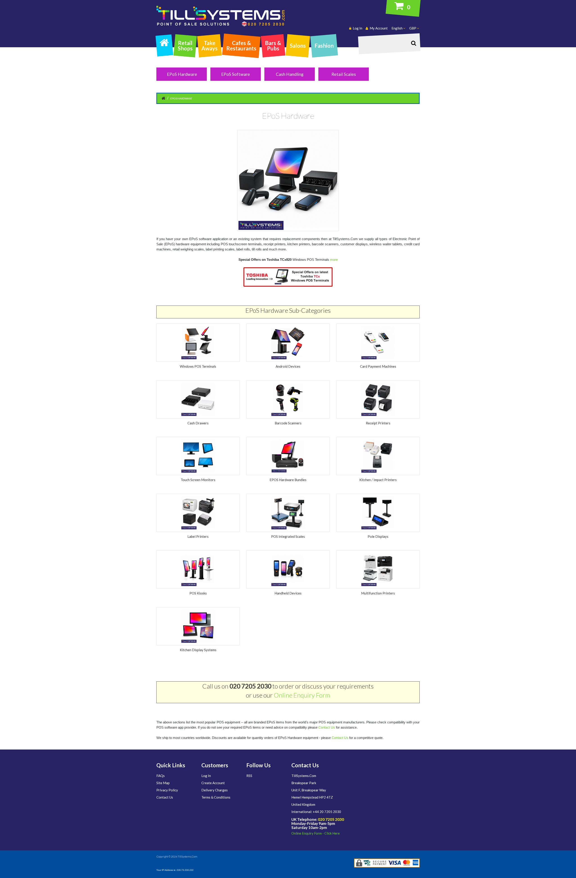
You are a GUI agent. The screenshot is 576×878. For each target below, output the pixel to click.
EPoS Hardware (182, 74)
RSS (249, 776)
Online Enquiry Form (302, 695)
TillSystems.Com (187, 856)
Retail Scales (344, 74)
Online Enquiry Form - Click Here (315, 833)
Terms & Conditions (215, 797)
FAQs (160, 776)
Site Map (163, 783)
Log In (206, 776)
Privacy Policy (167, 790)
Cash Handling (289, 74)
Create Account (213, 783)
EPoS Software (235, 74)
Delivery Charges (214, 790)
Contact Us (326, 727)
